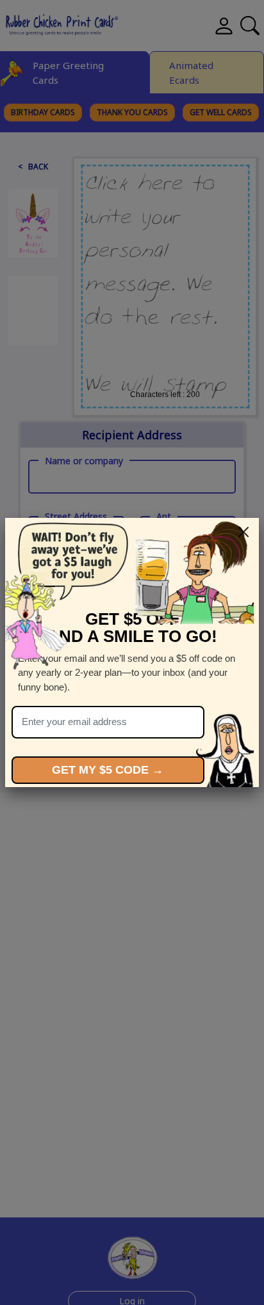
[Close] (243, 532)
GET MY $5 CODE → (107, 769)
